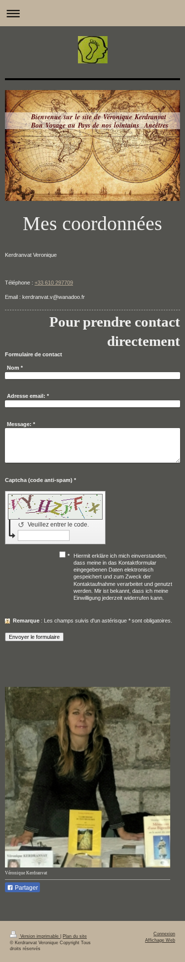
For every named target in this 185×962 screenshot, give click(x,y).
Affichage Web (160, 940)
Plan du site (75, 936)
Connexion (164, 933)
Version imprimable (39, 936)
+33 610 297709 (54, 283)
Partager (25, 887)
